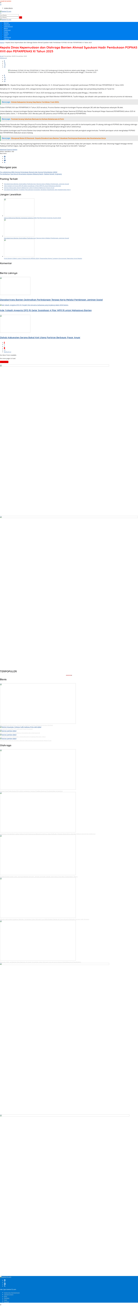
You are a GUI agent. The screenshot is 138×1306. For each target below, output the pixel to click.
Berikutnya (7, 352)
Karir (5, 1300)
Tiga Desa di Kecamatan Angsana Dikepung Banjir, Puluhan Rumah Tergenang (31, 174)
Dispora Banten (12, 149)
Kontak (6, 1302)
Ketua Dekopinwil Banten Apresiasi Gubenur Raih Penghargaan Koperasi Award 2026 (32, 218)
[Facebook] (4, 157)
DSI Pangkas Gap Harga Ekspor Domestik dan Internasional (20, 733)
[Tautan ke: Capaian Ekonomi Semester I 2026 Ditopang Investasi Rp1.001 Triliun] (8, 735)
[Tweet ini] (4, 63)
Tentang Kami (8, 1294)
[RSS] (4, 162)
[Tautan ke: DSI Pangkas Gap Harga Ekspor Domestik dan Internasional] (8, 731)
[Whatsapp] (4, 67)
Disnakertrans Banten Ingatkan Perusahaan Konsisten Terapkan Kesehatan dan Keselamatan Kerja (37, 189)
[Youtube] (5, 161)
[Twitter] (4, 159)
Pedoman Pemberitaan (12, 1293)
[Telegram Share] (4, 65)
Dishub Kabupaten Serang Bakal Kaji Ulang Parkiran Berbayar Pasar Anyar (29, 188)
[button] (20, 17)
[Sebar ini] (4, 61)
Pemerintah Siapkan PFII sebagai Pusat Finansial (16, 729)
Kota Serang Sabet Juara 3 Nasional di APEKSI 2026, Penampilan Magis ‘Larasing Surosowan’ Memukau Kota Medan (43, 258)
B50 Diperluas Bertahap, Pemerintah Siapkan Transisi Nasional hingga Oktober (26, 725)
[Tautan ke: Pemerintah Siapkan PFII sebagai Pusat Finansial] (20, 727)
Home (2, 42)
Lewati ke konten (5, 1)
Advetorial (3, 58)
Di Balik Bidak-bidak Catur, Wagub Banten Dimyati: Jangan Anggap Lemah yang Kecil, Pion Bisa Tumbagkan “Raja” (39, 876)
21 (4, 350)
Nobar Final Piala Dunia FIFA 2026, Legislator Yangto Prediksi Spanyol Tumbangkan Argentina (31, 791)
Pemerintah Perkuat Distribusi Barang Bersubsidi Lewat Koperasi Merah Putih (25, 740)
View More (4, 362)
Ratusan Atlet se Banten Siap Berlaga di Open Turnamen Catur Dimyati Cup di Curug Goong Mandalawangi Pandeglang (40, 962)
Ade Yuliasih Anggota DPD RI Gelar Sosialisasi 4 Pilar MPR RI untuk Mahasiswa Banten (32, 186)
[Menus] (0, 3)
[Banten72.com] (5, 11)
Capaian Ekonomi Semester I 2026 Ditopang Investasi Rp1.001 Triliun (23, 737)
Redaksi (6, 1298)
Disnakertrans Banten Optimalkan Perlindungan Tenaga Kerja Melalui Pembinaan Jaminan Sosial (36, 184)
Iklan (5, 1296)
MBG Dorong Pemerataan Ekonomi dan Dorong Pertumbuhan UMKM (28, 172)
